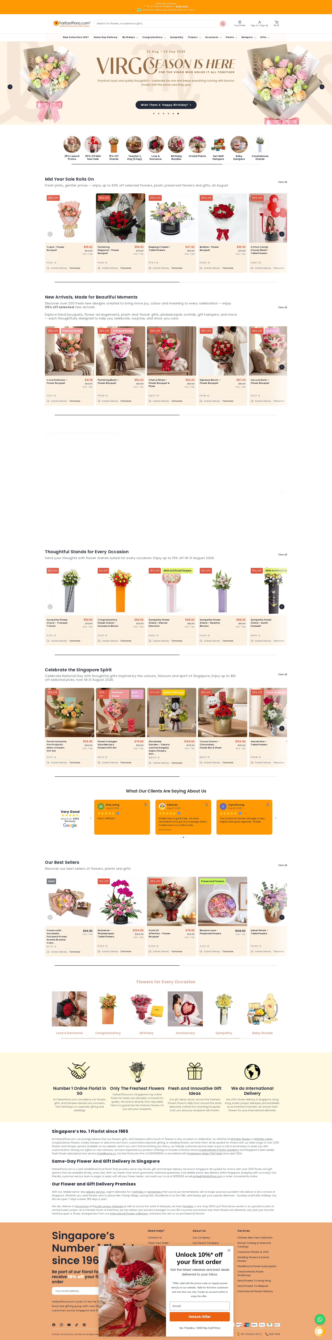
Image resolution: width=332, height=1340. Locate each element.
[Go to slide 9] (180, 837)
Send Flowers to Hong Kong (254, 1280)
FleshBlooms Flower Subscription (256, 1266)
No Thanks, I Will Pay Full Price (199, 1328)
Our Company (201, 1237)
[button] (130, 37)
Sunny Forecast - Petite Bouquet (57, 507)
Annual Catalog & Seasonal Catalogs (254, 1244)
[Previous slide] (10, 86)
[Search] (223, 23)
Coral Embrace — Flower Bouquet (57, 381)
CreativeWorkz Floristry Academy (219, 1150)
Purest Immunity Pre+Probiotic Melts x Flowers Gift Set (57, 746)
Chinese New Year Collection (255, 1237)
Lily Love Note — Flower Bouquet (260, 381)
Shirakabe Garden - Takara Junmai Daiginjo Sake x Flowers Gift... (159, 748)
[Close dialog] (229, 1250)
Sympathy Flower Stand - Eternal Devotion (159, 623)
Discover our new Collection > (166, 105)
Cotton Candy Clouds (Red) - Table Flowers (260, 250)
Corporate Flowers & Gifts (253, 1252)
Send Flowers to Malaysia (252, 1286)
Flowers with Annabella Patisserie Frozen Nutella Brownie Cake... (57, 936)
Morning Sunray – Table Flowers (210, 507)
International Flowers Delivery (255, 1291)
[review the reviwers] (267, 805)
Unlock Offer (200, 1316)
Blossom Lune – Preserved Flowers (210, 932)
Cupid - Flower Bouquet (55, 249)
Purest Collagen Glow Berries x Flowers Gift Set (107, 744)
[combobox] (160, 24)
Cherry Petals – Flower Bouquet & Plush (159, 383)
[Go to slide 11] (185, 837)
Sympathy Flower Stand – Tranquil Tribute (57, 623)
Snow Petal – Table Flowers (157, 507)
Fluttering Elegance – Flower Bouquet (108, 250)
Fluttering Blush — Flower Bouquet (108, 381)
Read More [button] (226, 829)
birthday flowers (240, 1139)
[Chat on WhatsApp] (320, 1319)
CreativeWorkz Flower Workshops (250, 1273)
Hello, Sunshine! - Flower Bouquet (108, 507)
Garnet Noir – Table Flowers (259, 743)
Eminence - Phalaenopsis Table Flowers (106, 933)
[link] (72, 148)
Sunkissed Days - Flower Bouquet (261, 507)
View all (282, 182)
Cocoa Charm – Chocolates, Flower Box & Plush (211, 744)
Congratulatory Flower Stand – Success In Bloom (108, 623)
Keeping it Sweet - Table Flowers (159, 249)
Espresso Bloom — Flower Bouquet (210, 381)
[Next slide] (322, 86)
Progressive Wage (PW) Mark (204, 1153)
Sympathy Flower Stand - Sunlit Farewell (261, 623)
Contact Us (155, 1237)
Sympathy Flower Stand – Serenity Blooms (210, 623)
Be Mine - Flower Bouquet (209, 249)
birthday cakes (263, 1139)
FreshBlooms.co (106, 1153)
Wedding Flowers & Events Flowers (253, 1259)
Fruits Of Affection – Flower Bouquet (159, 933)
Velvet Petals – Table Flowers (259, 932)
